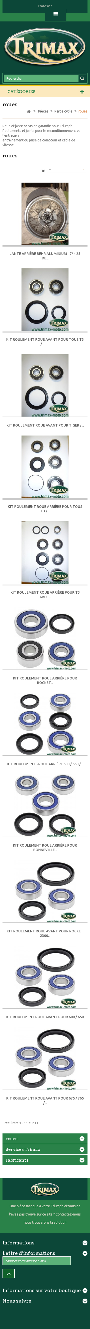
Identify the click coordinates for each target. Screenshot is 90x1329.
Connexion (45, 5)
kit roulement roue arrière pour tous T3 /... (45, 509)
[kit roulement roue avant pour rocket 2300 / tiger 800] (45, 891)
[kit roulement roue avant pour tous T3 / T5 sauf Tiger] (45, 300)
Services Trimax (23, 1149)
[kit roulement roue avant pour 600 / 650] (45, 977)
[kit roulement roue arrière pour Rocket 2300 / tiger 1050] (45, 638)
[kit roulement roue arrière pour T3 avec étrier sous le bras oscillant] (45, 552)
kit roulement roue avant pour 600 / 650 (45, 1017)
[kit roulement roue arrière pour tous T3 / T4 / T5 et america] (45, 467)
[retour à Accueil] (29, 111)
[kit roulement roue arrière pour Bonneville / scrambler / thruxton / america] (45, 805)
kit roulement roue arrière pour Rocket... (45, 680)
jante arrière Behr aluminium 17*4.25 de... (45, 256)
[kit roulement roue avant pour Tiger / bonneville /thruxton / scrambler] (45, 385)
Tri (43, 171)
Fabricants (17, 1160)
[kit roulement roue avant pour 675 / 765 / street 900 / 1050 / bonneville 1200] (45, 1058)
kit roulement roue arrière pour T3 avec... (45, 594)
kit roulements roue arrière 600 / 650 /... (45, 764)
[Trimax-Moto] (45, 46)
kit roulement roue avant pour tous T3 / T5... (45, 341)
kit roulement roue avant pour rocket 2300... (45, 933)
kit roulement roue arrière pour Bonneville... (45, 847)
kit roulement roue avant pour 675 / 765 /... (45, 1100)
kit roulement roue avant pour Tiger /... (45, 425)
